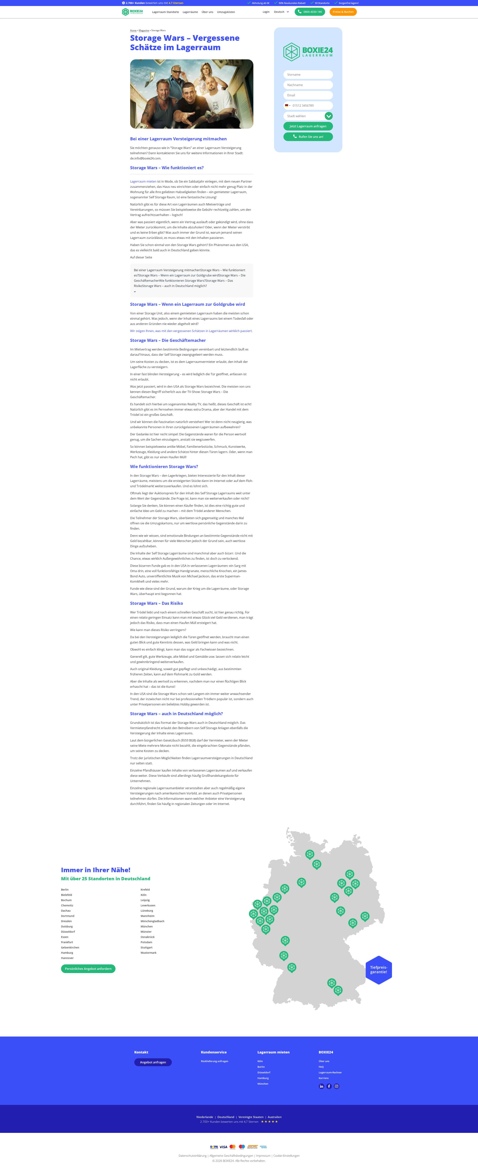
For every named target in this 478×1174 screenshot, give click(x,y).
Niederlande (204, 1117)
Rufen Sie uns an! (311, 137)
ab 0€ (260, 3)
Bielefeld (66, 895)
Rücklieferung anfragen (214, 1061)
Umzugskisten (226, 12)
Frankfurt (67, 942)
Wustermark (148, 952)
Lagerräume (190, 12)
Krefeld (145, 889)
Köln (143, 895)
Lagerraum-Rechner (330, 1072)
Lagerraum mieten (143, 181)
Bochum (66, 900)
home (133, 30)
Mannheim (147, 916)
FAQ (321, 1066)
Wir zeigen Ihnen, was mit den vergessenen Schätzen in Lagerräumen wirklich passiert (191, 331)
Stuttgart (147, 947)
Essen (64, 937)
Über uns (207, 12)
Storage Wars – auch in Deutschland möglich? (174, 286)
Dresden (66, 921)
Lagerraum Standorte (165, 12)
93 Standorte (322, 3)
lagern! (349, 3)
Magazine (144, 30)
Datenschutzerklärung (193, 1155)
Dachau (66, 910)
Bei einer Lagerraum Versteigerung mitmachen (167, 270)
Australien (275, 1117)
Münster (146, 931)
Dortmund (67, 916)
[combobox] (287, 105)
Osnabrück (148, 937)
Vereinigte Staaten (251, 1117)
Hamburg (67, 952)
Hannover (67, 958)
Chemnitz (67, 905)
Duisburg (67, 926)
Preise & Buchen (343, 12)
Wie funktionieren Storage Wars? (182, 281)
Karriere (323, 1078)
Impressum (263, 1155)
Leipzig (145, 900)
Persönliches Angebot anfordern (88, 969)
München (147, 926)
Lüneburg (147, 910)
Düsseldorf (68, 931)
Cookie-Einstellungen (286, 1155)
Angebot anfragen (153, 1062)
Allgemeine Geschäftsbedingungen (231, 1155)
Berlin (65, 889)
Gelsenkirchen (70, 947)
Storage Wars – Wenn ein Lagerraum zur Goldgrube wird (178, 275)
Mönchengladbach (152, 921)
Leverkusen (148, 905)
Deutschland (225, 1117)
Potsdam (146, 942)
